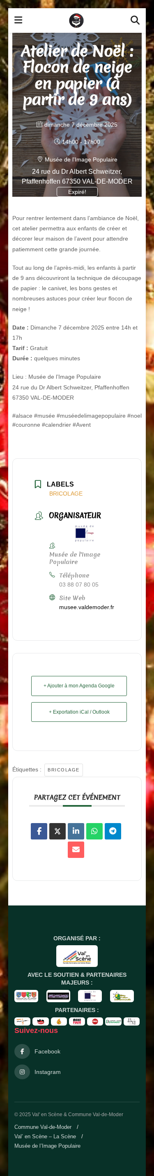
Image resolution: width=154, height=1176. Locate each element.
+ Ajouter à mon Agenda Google (79, 686)
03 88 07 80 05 (79, 584)
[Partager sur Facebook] (39, 831)
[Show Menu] (18, 20)
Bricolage (64, 769)
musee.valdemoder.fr (86, 607)
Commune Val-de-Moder (42, 1127)
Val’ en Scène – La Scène (45, 1136)
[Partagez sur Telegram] (113, 831)
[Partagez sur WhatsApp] (94, 831)
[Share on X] (57, 831)
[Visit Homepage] (76, 20)
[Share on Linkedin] (76, 831)
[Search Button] (135, 20)
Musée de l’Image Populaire (47, 1146)
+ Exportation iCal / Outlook (79, 712)
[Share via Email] (76, 850)
